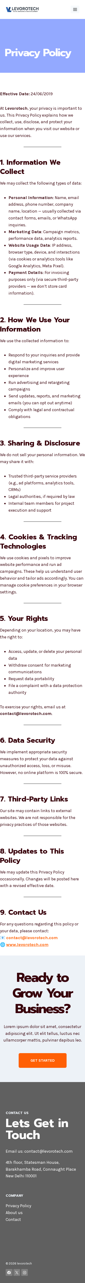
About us (14, 1212)
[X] (16, 1272)
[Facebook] (9, 1272)
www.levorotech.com (27, 944)
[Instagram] (24, 1272)
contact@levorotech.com (48, 1151)
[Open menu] (75, 9)
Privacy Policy (18, 1205)
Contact (13, 1219)
